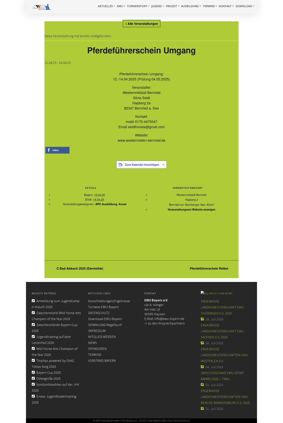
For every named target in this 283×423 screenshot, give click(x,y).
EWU (120, 6)
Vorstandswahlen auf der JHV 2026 (55, 387)
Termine (209, 6)
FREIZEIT (171, 6)
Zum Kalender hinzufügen (142, 164)
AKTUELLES (105, 6)
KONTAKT (225, 6)
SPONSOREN (97, 348)
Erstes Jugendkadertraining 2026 (54, 399)
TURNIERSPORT (137, 6)
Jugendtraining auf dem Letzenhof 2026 (51, 339)
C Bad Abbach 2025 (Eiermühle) (79, 268)
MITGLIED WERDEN (102, 336)
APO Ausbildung (106, 204)
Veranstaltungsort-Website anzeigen (191, 209)
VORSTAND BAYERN (102, 360)
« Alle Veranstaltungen (141, 23)
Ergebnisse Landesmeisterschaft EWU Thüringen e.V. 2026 (222, 307)
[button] (57, 150)
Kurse (122, 204)
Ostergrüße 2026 (48, 378)
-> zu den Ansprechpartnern (164, 323)
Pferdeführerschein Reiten (209, 268)
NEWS (92, 342)
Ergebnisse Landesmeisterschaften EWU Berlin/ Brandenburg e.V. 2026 (225, 397)
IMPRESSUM (97, 331)
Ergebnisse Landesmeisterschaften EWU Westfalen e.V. (224, 355)
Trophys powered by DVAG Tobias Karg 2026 (53, 363)
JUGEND (156, 6)
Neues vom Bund (221, 293)
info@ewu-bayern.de (169, 318)
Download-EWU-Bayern (105, 319)
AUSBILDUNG (190, 6)
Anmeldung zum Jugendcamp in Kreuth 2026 (56, 304)
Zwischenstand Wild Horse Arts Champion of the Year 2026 (56, 316)
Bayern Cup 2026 (48, 372)
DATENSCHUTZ (99, 313)
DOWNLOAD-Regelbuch (105, 325)
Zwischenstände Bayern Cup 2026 (54, 328)
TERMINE (94, 354)
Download (244, 6)
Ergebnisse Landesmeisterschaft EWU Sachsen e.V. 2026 (222, 331)
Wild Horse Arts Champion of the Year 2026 (54, 351)
